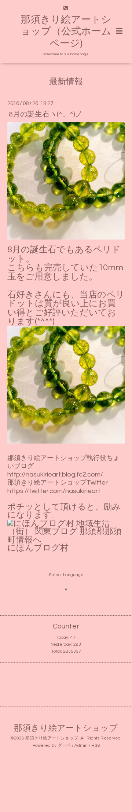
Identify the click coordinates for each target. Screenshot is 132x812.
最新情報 (66, 82)
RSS (95, 745)
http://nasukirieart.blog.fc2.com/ (55, 474)
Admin (81, 745)
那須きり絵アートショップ (66, 728)
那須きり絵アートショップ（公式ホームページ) (66, 32)
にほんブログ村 (38, 548)
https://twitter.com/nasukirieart (53, 490)
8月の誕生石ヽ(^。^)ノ (45, 114)
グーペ (64, 745)
